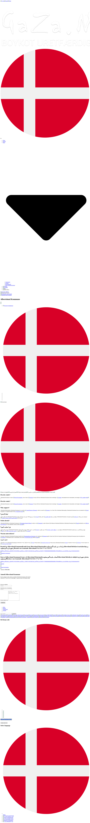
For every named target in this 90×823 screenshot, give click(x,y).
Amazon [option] (4, 615)
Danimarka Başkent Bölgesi (26, 523)
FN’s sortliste (83, 497)
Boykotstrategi (8, 284)
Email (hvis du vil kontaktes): (6, 588)
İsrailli (77, 523)
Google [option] (7, 616)
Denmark (48, 510)
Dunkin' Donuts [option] (76, 615)
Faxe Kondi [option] (84, 615)
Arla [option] (32, 615)
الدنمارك (37, 516)
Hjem (4, 607)
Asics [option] (37, 615)
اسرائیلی (28, 531)
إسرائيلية (76, 516)
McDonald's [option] (36, 616)
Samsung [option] (12, 617)
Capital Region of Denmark (31, 510)
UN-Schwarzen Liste (28, 537)
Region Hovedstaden (18, 497)
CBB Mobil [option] (49, 615)
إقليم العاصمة (48, 516)
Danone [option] (60, 615)
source (22, 511)
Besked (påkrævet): (4, 600)
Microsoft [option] (44, 616)
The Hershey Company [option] (25, 617)
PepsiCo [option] (63, 616)
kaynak (21, 524)
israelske (59, 497)
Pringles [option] (69, 616)
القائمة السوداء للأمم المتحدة (11, 518)
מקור (3, 543)
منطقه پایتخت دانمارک (51, 529)
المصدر (3, 518)
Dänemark (45, 536)
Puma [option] (82, 616)
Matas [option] (30, 616)
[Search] (14, 613)
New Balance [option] (51, 616)
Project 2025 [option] (75, 616)
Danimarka (40, 523)
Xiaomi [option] (47, 617)
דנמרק (33, 542)
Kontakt (7, 283)
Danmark (31, 497)
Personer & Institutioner (8, 305)
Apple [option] (27, 615)
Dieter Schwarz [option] (68, 615)
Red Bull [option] (87, 616)
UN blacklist (17, 511)
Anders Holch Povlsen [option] (19, 615)
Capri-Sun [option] (43, 615)
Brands (4, 608)
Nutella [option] (57, 616)
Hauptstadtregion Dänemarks (30, 536)
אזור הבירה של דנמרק (46, 542)
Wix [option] (42, 617)
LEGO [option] (25, 616)
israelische (4, 537)
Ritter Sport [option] (5, 617)
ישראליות (79, 542)
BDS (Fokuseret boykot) (10, 285)
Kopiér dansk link (4, 722)
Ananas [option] (10, 615)
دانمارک (37, 529)
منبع (2, 531)
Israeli (87, 510)
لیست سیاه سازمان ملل (11, 531)
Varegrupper (7, 282)
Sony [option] (18, 617)
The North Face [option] (36, 617)
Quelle (37, 537)
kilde (87, 497)
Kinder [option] (20, 616)
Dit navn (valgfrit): (4, 584)
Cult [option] (55, 615)
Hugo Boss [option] (14, 616)
